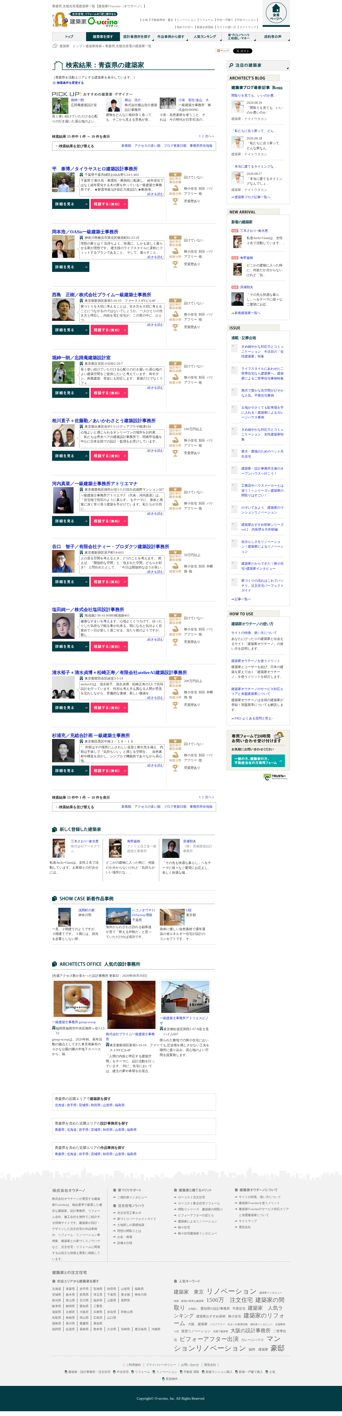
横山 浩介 (133, 100)
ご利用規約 (133, 1365)
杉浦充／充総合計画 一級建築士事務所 (91, 735)
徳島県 (56, 1323)
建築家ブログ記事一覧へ (252, 197)
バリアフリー (217, 1324)
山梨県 (111, 1300)
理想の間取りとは (129, 1231)
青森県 (60, 1130)
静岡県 (70, 1306)
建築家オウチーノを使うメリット (255, 661)
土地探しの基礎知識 (130, 1225)
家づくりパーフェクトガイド (136, 1219)
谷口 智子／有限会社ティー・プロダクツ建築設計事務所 (110, 546)
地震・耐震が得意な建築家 (189, 1301)
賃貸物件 (172, 1379)
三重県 (97, 1306)
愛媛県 (84, 1323)
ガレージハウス (252, 1340)
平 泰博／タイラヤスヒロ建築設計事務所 (95, 168)
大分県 (111, 1329)
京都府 (70, 1312)
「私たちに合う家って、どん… (254, 131)
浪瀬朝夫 (189, 841)
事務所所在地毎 (201, 145)
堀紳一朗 (77, 100)
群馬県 (84, 1294)
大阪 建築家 (198, 1324)
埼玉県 (97, 1294)
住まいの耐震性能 (238, 1324)
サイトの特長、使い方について (260, 1197)
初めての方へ (185, 27)
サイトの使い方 (226, 27)
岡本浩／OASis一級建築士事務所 (85, 231)
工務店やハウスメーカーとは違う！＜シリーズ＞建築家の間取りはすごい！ (262, 490)
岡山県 (84, 1317)
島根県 (70, 1317)
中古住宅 (123, 1372)
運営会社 (245, 1227)
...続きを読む (154, 194)
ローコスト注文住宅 (191, 1197)
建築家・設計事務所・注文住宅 (89, 1372)
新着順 (126, 145)
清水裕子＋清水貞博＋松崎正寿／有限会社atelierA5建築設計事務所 (119, 672)
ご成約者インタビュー (132, 1197)
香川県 (70, 1323)
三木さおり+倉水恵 (85, 841)
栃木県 (70, 1294)
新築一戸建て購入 (251, 1372)
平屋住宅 (238, 1308)
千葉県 (111, 1294)
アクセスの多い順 (147, 145)
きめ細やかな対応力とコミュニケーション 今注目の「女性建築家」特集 (262, 351)
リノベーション (186, 19)
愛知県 (84, 1306)
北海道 (60, 1105)
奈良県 (111, 1312)
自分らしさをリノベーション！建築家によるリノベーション (262, 546)
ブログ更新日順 (175, 145)
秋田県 (96, 1105)
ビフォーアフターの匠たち (196, 1215)
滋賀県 (56, 1312)
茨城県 (56, 1294)
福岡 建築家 (258, 1349)
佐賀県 (70, 1329)
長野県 (125, 1300)
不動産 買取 (191, 1372)
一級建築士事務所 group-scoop (74, 1022)
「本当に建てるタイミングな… (254, 166)
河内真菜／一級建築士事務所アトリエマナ (95, 483)
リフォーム (206, 19)
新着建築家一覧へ (248, 313)
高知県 (97, 1323)
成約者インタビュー (261, 1324)
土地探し (193, 1308)
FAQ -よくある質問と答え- (254, 718)
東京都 (125, 1294)
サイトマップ (248, 27)
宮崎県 (125, 1329)
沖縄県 (155, 1329)
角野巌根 (133, 841)
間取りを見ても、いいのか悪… (254, 95)
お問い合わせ (190, 1365)
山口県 (111, 1317)
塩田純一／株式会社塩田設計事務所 (88, 609)
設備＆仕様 (124, 1243)
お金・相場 (124, 1237)
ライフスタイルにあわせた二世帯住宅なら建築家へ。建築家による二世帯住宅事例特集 (262, 373)
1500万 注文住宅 (229, 1300)
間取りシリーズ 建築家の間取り (200, 1209)
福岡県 (56, 1329)
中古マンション (246, 19)
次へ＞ (210, 136)
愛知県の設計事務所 (215, 1308)
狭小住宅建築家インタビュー (197, 1233)
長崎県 (84, 1329)
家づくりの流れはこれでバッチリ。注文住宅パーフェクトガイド (262, 585)
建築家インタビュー (270, 1292)
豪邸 (278, 1348)
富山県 (70, 1300)
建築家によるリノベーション (197, 1221)
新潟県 (56, 1300)
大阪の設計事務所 (251, 1330)
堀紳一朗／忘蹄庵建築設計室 (81, 357)
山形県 (108, 1105)
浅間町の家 (86, 910)
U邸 (189, 910)
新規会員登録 (205, 27)
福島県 (120, 1105)
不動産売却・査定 (162, 19)
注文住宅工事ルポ (129, 1213)
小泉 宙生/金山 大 (194, 100)
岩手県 (72, 1105)
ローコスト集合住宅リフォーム (199, 1203)
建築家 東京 (189, 1292)
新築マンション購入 (219, 1372)
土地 (145, 19)
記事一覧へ (243, 599)
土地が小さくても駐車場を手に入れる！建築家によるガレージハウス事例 (262, 412)
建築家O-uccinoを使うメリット (259, 1203)
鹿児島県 (141, 1329)
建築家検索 (94, 46)
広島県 (97, 1317)
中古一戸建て (225, 19)
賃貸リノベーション (196, 1331)
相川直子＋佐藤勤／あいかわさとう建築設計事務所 (104, 420)
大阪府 (84, 1312)
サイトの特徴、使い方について (254, 633)
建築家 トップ (71, 46)
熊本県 (97, 1329)
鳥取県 (56, 1317)
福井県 (97, 1300)
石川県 (84, 1300)
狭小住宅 (184, 1227)
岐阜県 (56, 1306)
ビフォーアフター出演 (209, 1339)
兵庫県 (97, 1312)
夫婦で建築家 (220, 1331)
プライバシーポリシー (161, 1365)
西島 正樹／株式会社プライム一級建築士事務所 (101, 294)
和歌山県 (127, 1312)
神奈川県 (141, 1294)
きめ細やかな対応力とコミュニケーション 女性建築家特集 (262, 434)
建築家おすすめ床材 (211, 1316)
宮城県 (84, 1105)
